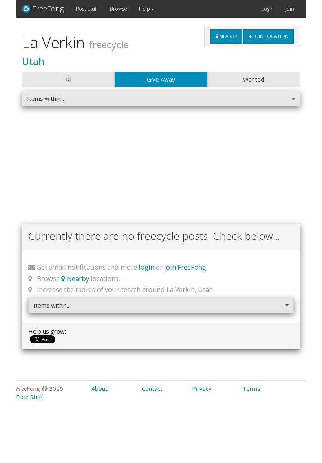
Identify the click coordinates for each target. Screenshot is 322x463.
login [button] (146, 267)
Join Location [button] (270, 36)
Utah (33, 61)
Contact (152, 388)
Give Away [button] (161, 79)
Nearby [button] (227, 36)
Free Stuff (29, 397)
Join (289, 8)
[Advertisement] (161, 167)
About (99, 388)
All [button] (68, 79)
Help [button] (144, 8)
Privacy (202, 388)
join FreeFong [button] (185, 267)
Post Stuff (87, 8)
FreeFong (48, 9)
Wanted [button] (253, 79)
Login (267, 8)
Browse (118, 8)
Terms (251, 388)
